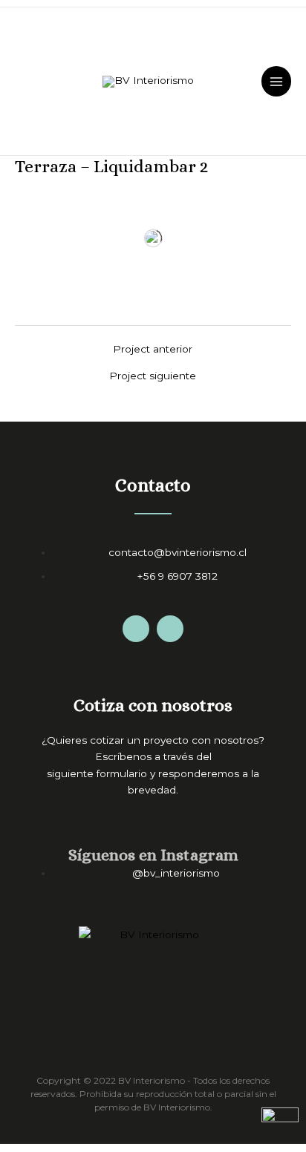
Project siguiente (152, 376)
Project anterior (152, 349)
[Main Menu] (276, 81)
